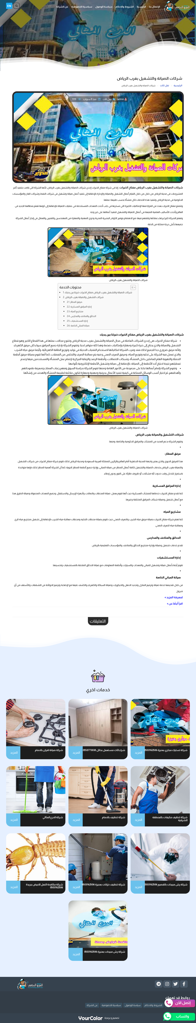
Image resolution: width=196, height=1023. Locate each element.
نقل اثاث (107, 99)
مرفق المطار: (76, 302)
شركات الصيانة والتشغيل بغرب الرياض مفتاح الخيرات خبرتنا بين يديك (98, 292)
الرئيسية (141, 6)
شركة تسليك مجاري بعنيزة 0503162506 (165, 750)
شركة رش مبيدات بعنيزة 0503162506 (104, 951)
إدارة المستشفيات (79, 321)
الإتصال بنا (154, 6)
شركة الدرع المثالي (53, 817)
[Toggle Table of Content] (131, 287)
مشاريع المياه (76, 311)
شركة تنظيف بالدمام (113, 817)
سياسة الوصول (103, 6)
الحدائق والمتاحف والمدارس (83, 316)
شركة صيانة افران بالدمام (49, 750)
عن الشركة (62, 6)
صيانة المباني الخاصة (80, 325)
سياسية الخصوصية (81, 6)
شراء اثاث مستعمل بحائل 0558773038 (104, 750)
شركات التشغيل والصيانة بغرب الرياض (84, 297)
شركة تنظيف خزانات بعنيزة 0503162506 (103, 884)
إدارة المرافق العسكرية (81, 306)
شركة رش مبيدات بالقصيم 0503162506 (165, 884)
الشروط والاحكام (124, 6)
